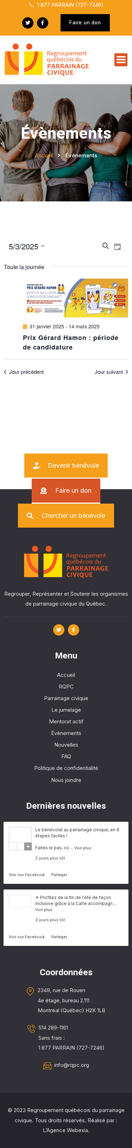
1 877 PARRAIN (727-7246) (69, 4)
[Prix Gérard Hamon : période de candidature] (75, 298)
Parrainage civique (66, 698)
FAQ (66, 756)
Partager (59, 874)
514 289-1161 (53, 1027)
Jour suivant (109, 371)
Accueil (66, 675)
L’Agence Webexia (65, 1130)
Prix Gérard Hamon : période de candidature (71, 342)
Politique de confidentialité (66, 768)
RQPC (66, 686)
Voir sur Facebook (27, 874)
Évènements (66, 733)
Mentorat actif (66, 721)
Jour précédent (26, 371)
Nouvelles (66, 744)
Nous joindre (66, 780)
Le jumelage (66, 709)
